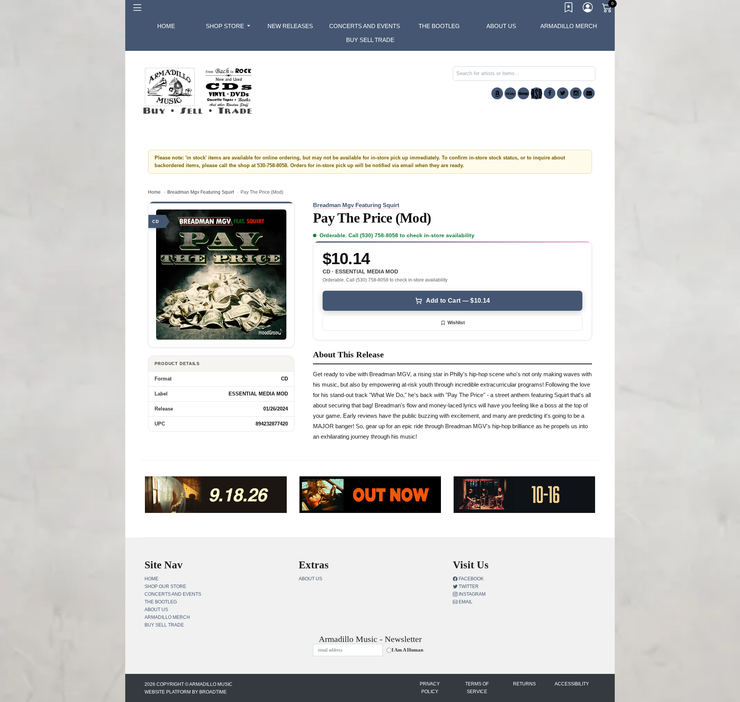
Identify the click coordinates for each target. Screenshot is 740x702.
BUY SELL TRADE (370, 40)
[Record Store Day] (536, 93)
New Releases (290, 26)
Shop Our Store (165, 586)
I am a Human (407, 650)
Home (154, 192)
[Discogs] (523, 93)
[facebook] (549, 93)
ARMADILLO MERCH (568, 26)
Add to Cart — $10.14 (458, 300)
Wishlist (456, 322)
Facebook (470, 578)
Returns (524, 684)
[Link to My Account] (588, 9)
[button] (228, 26)
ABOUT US (501, 26)
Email (465, 602)
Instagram (471, 594)
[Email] (588, 93)
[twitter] (562, 93)
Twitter (468, 586)
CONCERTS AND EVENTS (364, 26)
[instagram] (575, 93)
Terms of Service (477, 687)
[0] (607, 9)
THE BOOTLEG (439, 26)
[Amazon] (497, 93)
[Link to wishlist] (568, 9)
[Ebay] (510, 93)
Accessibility (572, 684)
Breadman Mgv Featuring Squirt (200, 192)
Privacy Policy (430, 687)
